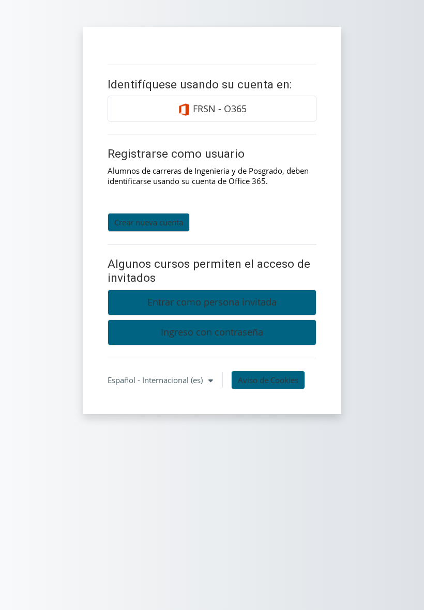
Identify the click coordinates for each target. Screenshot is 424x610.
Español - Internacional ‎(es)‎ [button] (156, 380)
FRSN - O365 (218, 108)
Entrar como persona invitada (212, 302)
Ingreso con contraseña (212, 332)
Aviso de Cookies (268, 380)
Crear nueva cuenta (148, 222)
